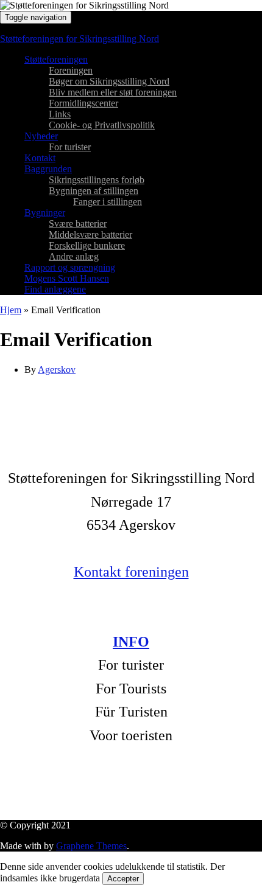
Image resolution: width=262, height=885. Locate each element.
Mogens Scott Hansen (66, 278)
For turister (70, 147)
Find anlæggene (55, 289)
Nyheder (41, 136)
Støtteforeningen (56, 59)
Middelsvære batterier (90, 234)
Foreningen (71, 70)
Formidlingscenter (83, 103)
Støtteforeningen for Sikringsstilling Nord (79, 38)
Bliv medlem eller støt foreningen (113, 92)
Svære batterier (78, 223)
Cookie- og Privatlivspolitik (102, 125)
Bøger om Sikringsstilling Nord (109, 81)
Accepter (123, 878)
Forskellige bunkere (87, 245)
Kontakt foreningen (131, 572)
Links (60, 114)
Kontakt (39, 158)
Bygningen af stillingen (93, 191)
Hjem (10, 310)
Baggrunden (48, 169)
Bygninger (44, 212)
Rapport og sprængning (69, 267)
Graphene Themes (91, 846)
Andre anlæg (74, 256)
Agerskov (57, 369)
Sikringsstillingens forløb (96, 180)
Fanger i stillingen (107, 201)
